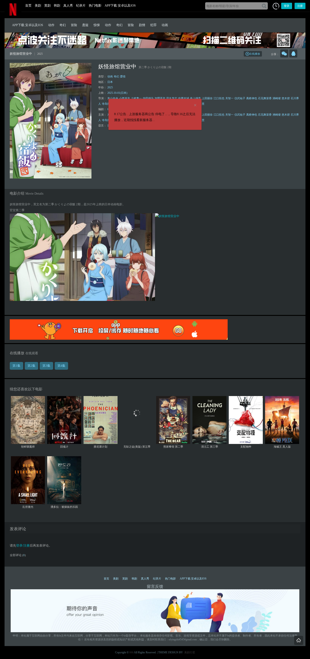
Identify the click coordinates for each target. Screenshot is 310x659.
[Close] (195, 105)
